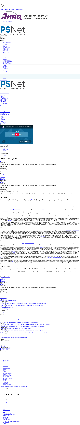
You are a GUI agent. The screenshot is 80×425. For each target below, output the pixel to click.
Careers (4, 22)
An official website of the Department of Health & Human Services (12, 9)
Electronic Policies (6, 410)
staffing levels (24, 243)
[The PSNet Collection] (0, 89)
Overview (5, 59)
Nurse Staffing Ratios (5, 348)
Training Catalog (6, 62)
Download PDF (7, 174)
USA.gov (4, 423)
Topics (4, 54)
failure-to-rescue (5, 200)
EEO (4, 409)
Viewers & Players (6, 419)
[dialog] (40, 134)
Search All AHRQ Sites (7, 21)
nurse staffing (41, 247)
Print (2, 174)
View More (5, 312)
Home (4, 148)
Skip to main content (4, 0)
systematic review (76, 230)
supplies (1, 257)
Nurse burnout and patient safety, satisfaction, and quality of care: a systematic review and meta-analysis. (19, 315)
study (13, 261)
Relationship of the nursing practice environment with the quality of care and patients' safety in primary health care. (21, 330)
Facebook (3, 177)
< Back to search (3, 80)
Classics (4, 45)
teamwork (43, 236)
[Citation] (0, 161)
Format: (1, 167)
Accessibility (5, 406)
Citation (2, 182)
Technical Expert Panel (7, 72)
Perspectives (5, 46)
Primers (4, 53)
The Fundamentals (6, 52)
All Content (5, 44)
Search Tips (2, 38)
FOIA (4, 412)
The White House (6, 422)
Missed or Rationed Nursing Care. (6, 307)
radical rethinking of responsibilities (54, 257)
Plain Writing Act (6, 417)
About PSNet (5, 68)
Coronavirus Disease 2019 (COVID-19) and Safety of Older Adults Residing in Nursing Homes (13, 337)
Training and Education (7, 56)
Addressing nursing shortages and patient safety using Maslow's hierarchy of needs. (15, 328)
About (4, 70)
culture (13, 251)
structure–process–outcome (15, 209)
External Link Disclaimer (20, 386)
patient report (68, 230)
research (14, 252)
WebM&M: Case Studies (7, 61)
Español (4, 23)
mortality (77, 199)
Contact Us (5, 402)
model (43, 209)
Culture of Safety (3, 298)
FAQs (4, 24)
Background (2, 294)
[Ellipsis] (0, 170)
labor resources (5, 211)
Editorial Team (5, 71)
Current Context (3, 295)
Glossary (4, 55)
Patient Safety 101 (6, 50)
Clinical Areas (5, 49)
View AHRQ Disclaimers (68, 273)
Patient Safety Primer (29, 199)
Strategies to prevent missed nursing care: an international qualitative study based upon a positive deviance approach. (21, 305)
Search (1, 35)
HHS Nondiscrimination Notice (9, 414)
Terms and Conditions (4, 386)
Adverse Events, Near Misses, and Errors (8, 300)
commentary (10, 220)
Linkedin (3, 179)
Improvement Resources (7, 63)
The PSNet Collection (7, 42)
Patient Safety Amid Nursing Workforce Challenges (10, 319)
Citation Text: (3, 162)
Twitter (2, 178)
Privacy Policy (12, 386)
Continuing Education (7, 60)
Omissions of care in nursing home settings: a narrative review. (12, 309)
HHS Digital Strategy (7, 413)
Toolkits (4, 67)
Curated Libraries (6, 48)
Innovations (5, 66)
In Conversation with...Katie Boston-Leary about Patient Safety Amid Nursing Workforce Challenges (19, 322)
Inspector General (6, 415)
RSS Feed (27, 386)
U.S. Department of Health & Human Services (11, 421)
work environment (30, 243)
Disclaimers (5, 407)
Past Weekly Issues (6, 47)
